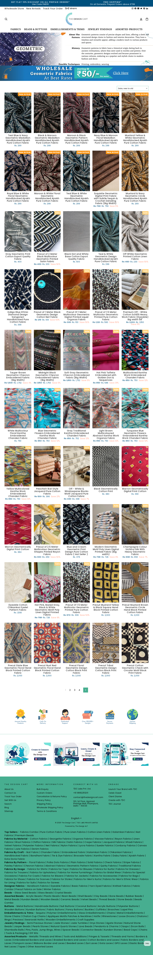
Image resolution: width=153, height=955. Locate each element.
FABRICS (16, 29)
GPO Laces (121, 943)
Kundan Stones (113, 929)
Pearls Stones (40, 926)
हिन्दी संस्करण (71, 8)
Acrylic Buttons (106, 906)
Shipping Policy (44, 804)
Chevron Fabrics (33, 865)
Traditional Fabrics (130, 865)
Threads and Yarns (122, 936)
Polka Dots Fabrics (58, 862)
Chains (111, 912)
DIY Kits (34, 933)
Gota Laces (106, 943)
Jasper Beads (22, 926)
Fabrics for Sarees (48, 882)
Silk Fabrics (58, 842)
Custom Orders (44, 793)
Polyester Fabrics (33, 845)
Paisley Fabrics (13, 865)
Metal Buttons (25, 906)
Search (8, 804)
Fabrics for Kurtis (104, 869)
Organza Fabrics (83, 838)
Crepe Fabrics (92, 842)
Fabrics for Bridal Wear (107, 872)
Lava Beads (86, 926)
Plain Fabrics (78, 862)
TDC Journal (115, 804)
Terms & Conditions (47, 811)
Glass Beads (45, 892)
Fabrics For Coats (29, 875)
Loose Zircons (127, 916)
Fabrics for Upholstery (43, 872)
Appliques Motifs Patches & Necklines (70, 916)
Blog (6, 807)
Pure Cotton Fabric (51, 832)
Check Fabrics (113, 862)
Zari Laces (91, 943)
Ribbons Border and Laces (49, 943)
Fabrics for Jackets (77, 875)
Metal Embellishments (130, 912)
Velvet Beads (89, 899)
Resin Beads (69, 896)
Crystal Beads (63, 892)
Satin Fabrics (75, 842)
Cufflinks (101, 909)
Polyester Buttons (127, 906)
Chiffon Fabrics (41, 842)
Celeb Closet (115, 793)
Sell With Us (10, 800)
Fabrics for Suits (26, 882)
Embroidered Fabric (73, 852)
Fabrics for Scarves (38, 879)
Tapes (22, 946)
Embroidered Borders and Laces (32, 939)
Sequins (40, 912)
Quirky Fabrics (108, 865)
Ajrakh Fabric (136, 855)
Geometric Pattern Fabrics (82, 865)
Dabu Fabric (120, 855)
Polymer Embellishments (62, 912)
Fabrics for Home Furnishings (75, 872)
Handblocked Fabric (16, 855)
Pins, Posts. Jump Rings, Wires (43, 929)
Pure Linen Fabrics (75, 832)
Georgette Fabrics (60, 838)
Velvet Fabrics (12, 845)
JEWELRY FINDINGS (100, 29)
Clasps (124, 926)
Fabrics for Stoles (62, 879)
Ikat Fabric (32, 852)
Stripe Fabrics (131, 862)
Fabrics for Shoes (14, 879)
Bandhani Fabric (40, 855)
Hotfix (97, 916)
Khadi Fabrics (134, 842)
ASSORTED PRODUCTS (128, 29)
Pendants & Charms (106, 926)
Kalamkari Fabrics (123, 832)
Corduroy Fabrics (125, 845)
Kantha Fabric (102, 855)
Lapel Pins (127, 909)
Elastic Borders (138, 943)
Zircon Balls (137, 926)
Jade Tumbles (79, 923)
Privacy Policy (44, 800)
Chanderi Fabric (50, 852)
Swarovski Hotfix (34, 919)
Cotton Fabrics (38, 838)
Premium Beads (24, 835)
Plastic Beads (52, 896)
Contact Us (10, 793)
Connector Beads (91, 929)
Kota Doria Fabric (14, 859)
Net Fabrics (52, 845)
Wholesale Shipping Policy (50, 807)
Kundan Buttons (35, 909)
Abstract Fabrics (55, 865)
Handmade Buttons (47, 906)
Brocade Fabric (83, 855)
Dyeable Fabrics (60, 885)
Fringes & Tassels (99, 936)
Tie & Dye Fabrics (62, 855)
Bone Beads (116, 896)
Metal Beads (11, 899)
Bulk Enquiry (43, 789)
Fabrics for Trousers (16, 872)
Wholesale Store (14, 8)
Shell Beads (85, 896)
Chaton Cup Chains (34, 916)
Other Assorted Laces (40, 946)
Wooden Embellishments (61, 919)
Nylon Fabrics (69, 845)
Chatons (142, 916)
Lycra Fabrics (87, 845)
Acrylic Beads (34, 896)
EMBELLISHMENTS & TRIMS (68, 29)
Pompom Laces (22, 943)
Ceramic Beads (70, 899)
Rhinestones (109, 916)
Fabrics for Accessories (104, 875)
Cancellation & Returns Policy (52, 796)
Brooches (114, 909)
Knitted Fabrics (122, 885)
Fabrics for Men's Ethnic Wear (120, 879)
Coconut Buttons (86, 906)
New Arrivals (33, 8)
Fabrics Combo (29, 832)
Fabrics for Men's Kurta (87, 879)
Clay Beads (101, 896)
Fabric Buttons (55, 909)
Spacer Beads (71, 929)
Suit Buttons (67, 906)
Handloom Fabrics (38, 885)
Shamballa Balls (14, 929)
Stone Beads (125, 899)
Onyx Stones (97, 923)
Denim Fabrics (40, 848)
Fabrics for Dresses (127, 869)
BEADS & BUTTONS (35, 29)
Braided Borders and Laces (70, 939)
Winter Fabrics (52, 889)
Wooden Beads (50, 899)
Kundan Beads (30, 899)
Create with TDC (117, 800)
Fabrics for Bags (129, 875)
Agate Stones (114, 923)
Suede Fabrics (105, 845)
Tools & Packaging (17, 933)
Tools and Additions (75, 936)
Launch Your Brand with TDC (123, 789)
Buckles (89, 909)
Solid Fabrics (95, 862)
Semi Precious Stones (39, 923)
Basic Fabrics (79, 885)
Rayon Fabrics (123, 838)
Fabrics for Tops (58, 869)
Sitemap (8, 811)
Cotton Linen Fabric (99, 832)
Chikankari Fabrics (120, 852)
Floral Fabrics (37, 862)
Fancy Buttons (74, 909)
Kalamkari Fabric (97, 852)
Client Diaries (115, 796)
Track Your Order (53, 8)
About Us (8, 789)
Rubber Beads (134, 896)
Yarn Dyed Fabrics (100, 885)
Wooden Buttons (14, 909)
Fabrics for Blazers (53, 875)
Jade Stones (61, 923)
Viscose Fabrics (104, 838)
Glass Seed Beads (25, 892)
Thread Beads (107, 899)
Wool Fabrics (22, 842)
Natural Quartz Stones (64, 926)
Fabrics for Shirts (37, 869)
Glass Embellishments (91, 912)
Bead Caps (130, 929)
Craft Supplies (85, 919)
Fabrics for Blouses (81, 869)
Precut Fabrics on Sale (28, 889)
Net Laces (10, 946)
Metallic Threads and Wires (45, 936)
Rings (7, 919)
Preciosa (18, 919)
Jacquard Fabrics (113, 842)
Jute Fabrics (22, 848)
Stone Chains (12, 916)
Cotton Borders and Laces (103, 939)
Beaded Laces (75, 943)
